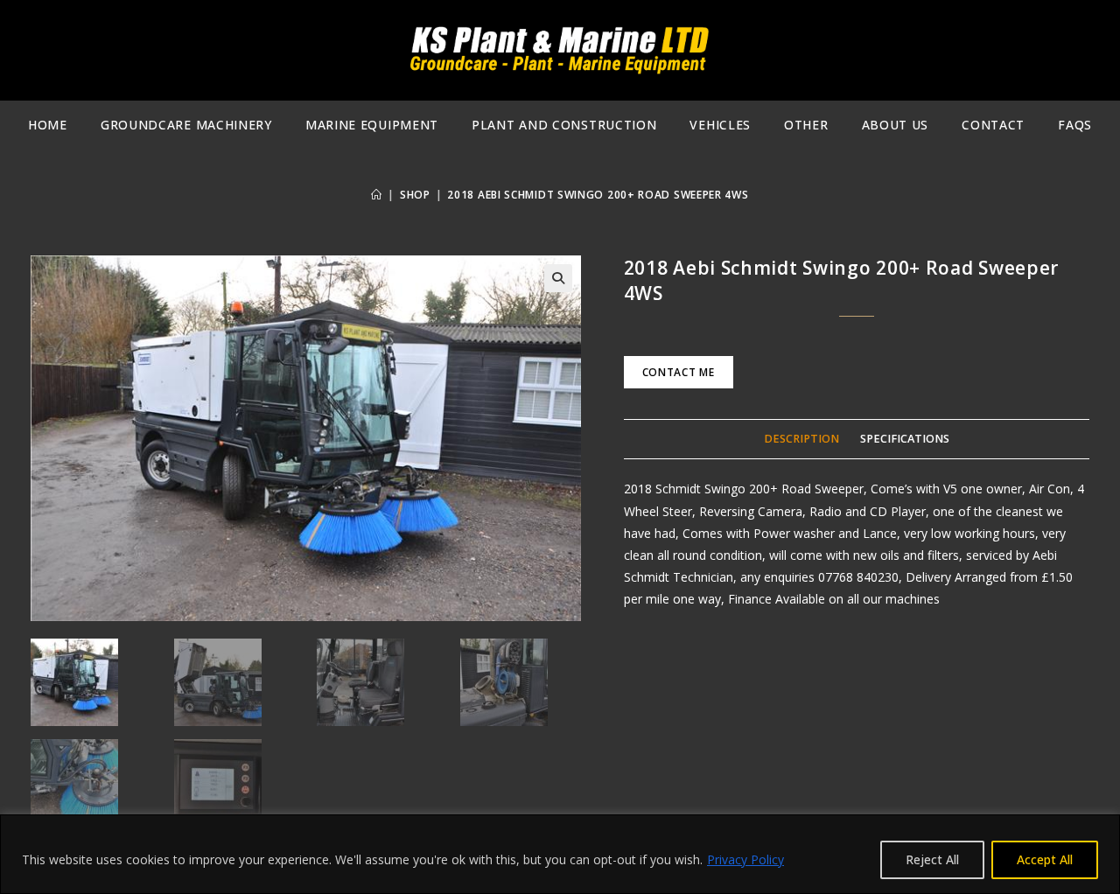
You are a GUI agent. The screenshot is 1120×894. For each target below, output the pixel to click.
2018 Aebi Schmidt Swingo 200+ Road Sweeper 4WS (597, 194)
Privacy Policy (745, 859)
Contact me (678, 372)
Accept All (1045, 859)
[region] (560, 854)
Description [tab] (801, 438)
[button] (558, 278)
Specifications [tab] (904, 438)
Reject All (932, 859)
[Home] (376, 194)
